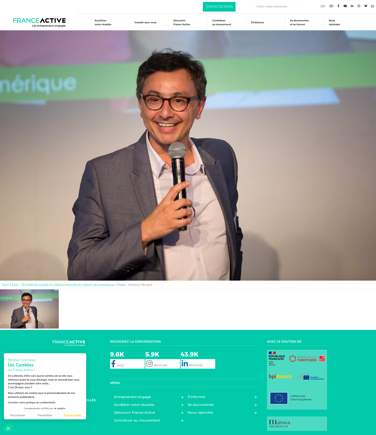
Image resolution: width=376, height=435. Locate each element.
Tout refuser (17, 415)
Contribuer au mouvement (221, 22)
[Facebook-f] (331, 6)
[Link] (372, 6)
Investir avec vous (145, 22)
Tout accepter (72, 415)
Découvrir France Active (181, 22)
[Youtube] (322, 6)
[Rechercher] (302, 6)
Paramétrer (45, 415)
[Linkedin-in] (352, 6)
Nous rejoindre (334, 22)
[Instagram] (359, 6)
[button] (8, 428)
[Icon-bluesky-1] (366, 6)
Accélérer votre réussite (103, 22)
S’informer (257, 22)
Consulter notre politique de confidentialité (31, 402)
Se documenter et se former (299, 22)
